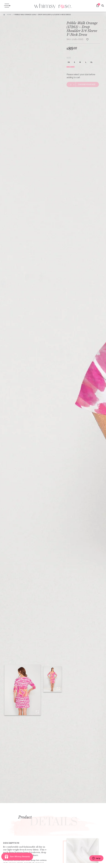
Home (9, 14)
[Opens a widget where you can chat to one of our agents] (96, 858)
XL (91, 62)
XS (69, 62)
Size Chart (71, 66)
